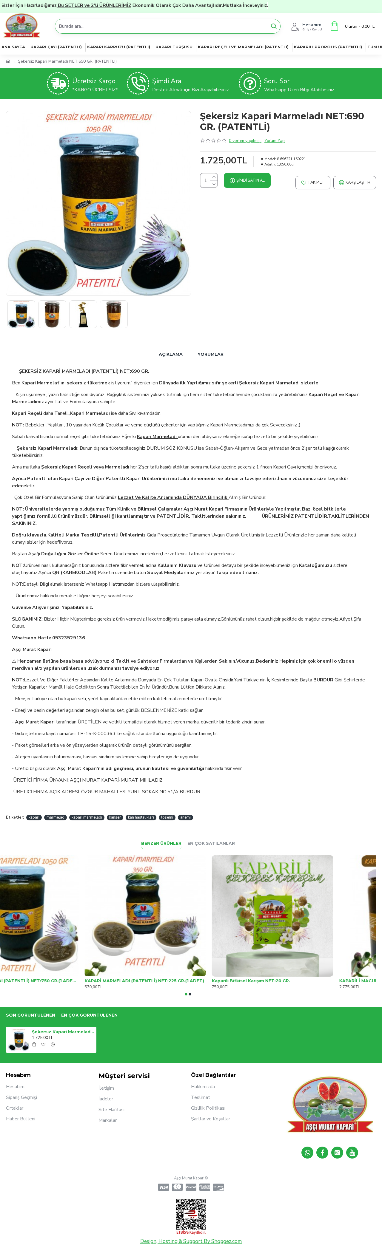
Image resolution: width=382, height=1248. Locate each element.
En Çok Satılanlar (211, 843)
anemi (185, 817)
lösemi (167, 817)
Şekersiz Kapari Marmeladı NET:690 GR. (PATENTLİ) (63, 1031)
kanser (115, 817)
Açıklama (171, 354)
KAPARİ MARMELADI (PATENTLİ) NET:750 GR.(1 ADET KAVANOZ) (60, 980)
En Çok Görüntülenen (89, 1015)
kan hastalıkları (141, 817)
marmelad (55, 817)
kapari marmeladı (87, 817)
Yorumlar (211, 354)
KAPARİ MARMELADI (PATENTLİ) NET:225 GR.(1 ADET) (187, 980)
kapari (34, 817)
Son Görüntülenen (30, 1015)
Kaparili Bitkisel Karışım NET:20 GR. (294, 980)
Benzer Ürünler (161, 843)
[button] (186, 994)
